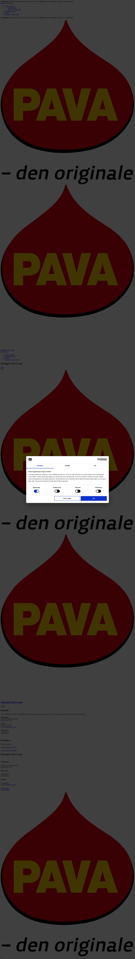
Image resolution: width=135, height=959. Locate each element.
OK (94, 498)
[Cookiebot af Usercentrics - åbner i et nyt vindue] (99, 459)
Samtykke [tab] (40, 465)
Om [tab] (95, 465)
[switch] (57, 491)
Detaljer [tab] (67, 465)
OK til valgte (67, 498)
